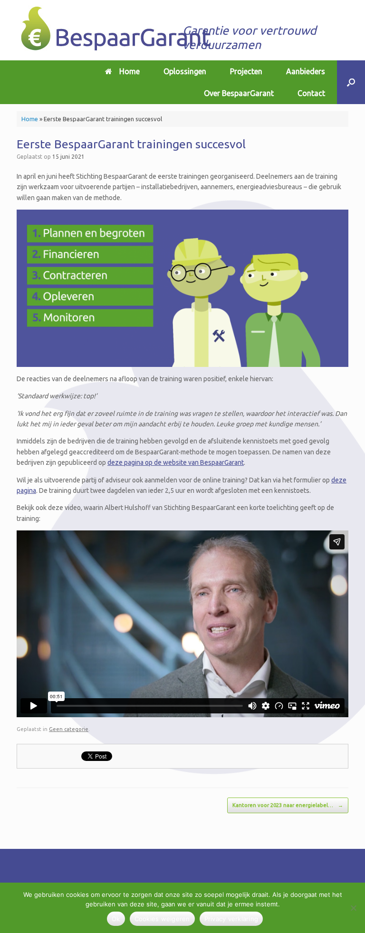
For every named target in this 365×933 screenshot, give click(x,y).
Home (129, 71)
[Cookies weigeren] (353, 908)
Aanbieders (305, 71)
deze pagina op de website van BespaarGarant (175, 462)
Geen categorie (68, 729)
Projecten (246, 71)
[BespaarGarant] (117, 30)
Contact (311, 93)
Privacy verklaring (231, 919)
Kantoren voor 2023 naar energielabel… (287, 805)
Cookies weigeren (162, 919)
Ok (116, 919)
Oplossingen (184, 71)
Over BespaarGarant (239, 93)
